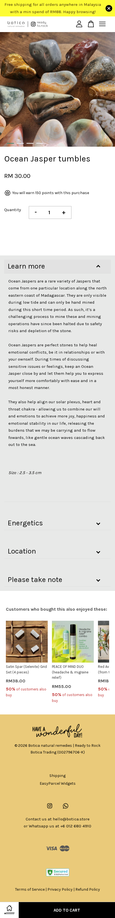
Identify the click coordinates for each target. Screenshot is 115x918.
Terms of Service (30, 889)
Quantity (12, 209)
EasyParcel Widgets (58, 783)
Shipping (57, 775)
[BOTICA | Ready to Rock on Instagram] (50, 808)
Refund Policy (87, 889)
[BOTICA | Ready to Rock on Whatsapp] (66, 808)
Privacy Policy (60, 889)
